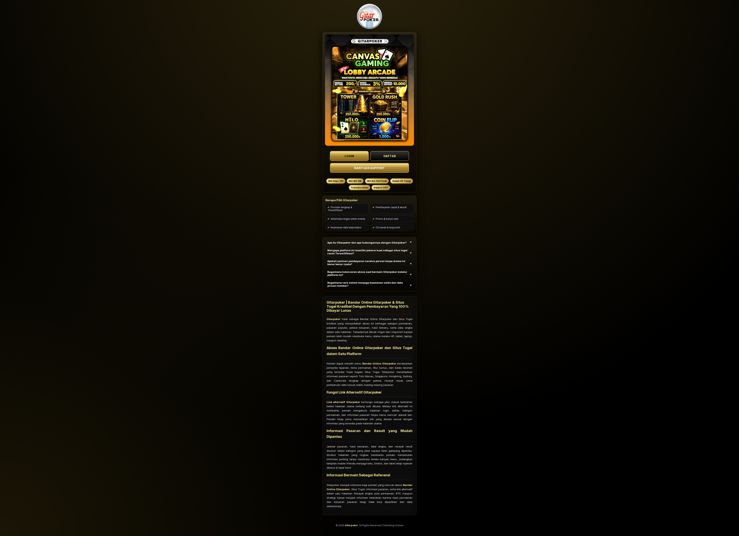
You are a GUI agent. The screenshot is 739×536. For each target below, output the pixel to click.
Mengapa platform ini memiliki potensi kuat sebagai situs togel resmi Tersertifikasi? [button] (367, 252)
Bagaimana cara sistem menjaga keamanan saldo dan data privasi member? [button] (365, 284)
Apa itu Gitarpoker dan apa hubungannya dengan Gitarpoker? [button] (367, 242)
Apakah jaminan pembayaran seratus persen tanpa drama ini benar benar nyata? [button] (366, 263)
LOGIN (349, 156)
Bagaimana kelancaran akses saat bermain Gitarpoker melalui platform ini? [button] (367, 273)
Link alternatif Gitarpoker (343, 402)
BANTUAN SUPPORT (369, 168)
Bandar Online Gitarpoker (379, 363)
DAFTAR (390, 156)
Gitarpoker (333, 319)
